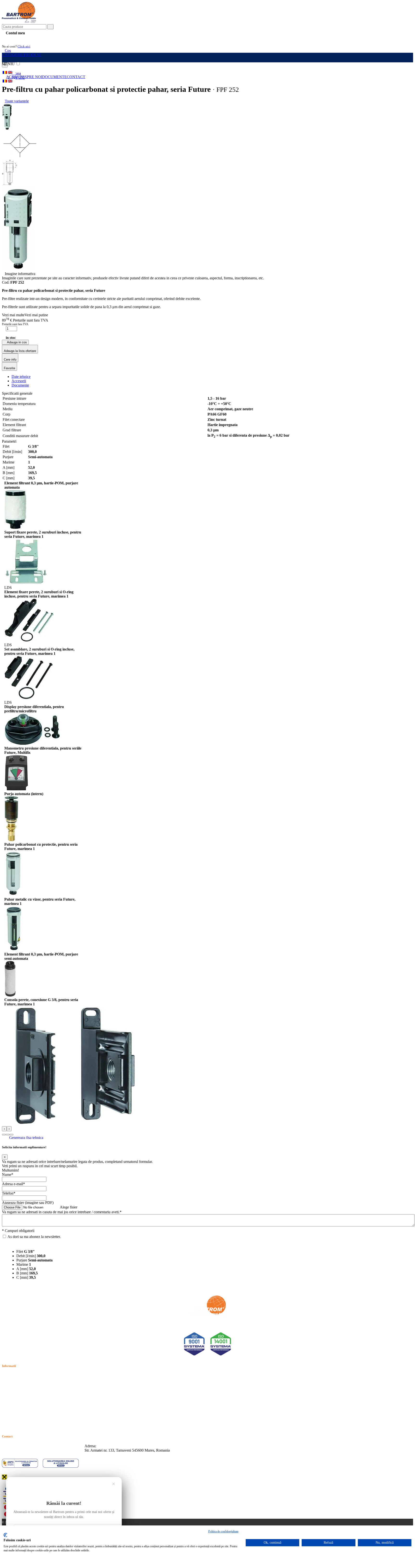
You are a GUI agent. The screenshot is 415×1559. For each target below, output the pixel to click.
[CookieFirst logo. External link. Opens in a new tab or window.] (5, 1535)
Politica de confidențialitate (223, 1531)
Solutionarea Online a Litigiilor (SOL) (31, 1408)
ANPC (7, 1403)
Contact (76, 77)
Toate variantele (17, 101)
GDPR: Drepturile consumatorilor (27, 1414)
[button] (4, 1134)
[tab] (21, 377)
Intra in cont (14, 39)
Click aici (24, 46)
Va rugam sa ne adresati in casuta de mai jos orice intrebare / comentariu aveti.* (62, 1212)
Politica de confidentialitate (22, 1381)
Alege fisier (68, 1207)
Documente (54, 77)
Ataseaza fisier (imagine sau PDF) (28, 1203)
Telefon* (8, 1193)
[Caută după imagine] (398, 28)
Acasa (12, 77)
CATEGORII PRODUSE (22, 55)
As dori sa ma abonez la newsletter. (34, 1237)
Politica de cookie (15, 1386)
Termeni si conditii (16, 1375)
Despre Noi (30, 77)
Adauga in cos (16, 342)
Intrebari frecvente (16, 1392)
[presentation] (4, 1128)
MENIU (9, 64)
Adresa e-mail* (13, 1184)
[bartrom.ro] (19, 22)
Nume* (7, 1174)
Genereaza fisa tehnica (26, 1138)
